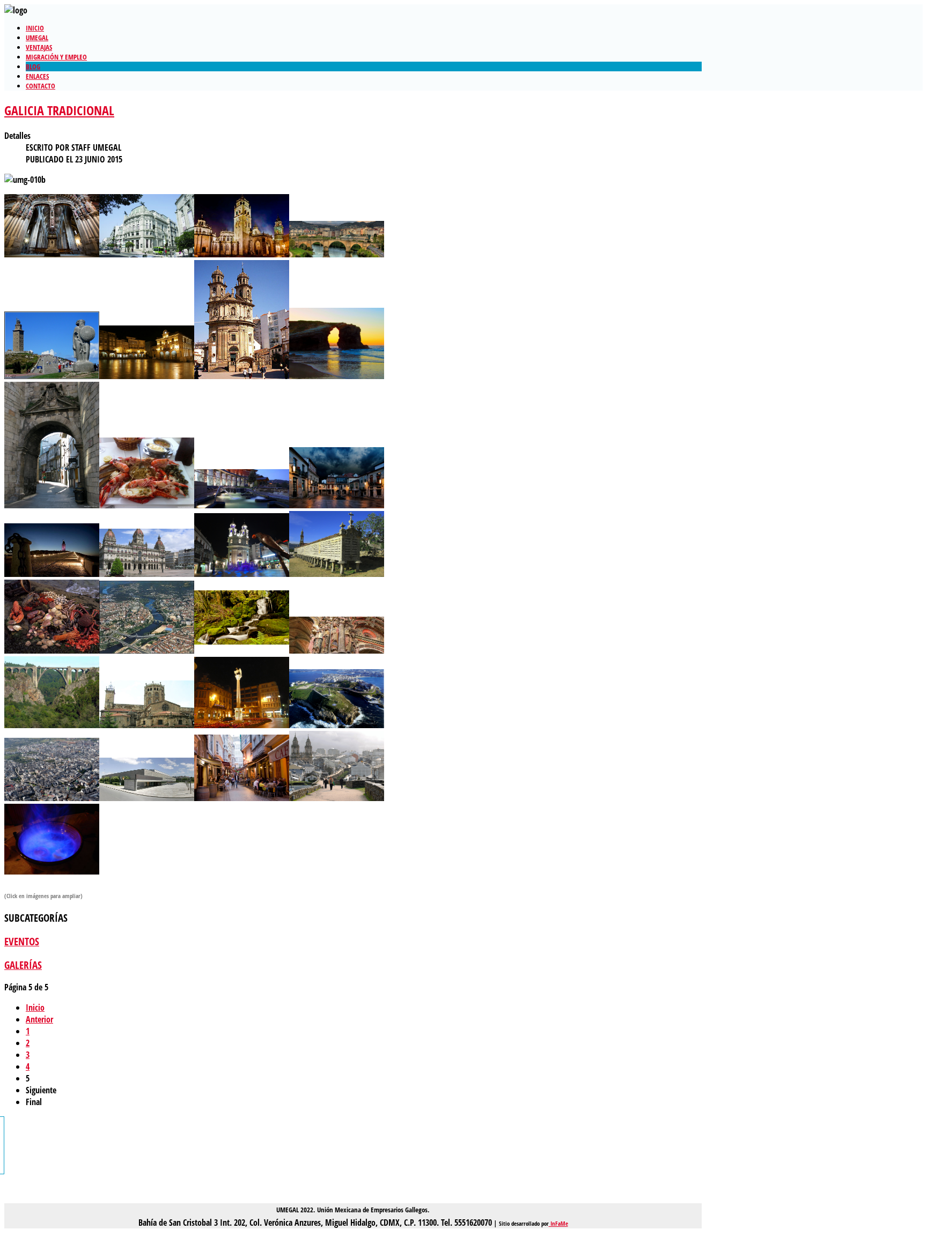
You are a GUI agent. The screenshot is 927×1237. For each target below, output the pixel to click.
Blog (33, 66)
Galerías (23, 965)
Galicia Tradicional (59, 110)
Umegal (37, 37)
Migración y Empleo (56, 57)
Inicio (35, 28)
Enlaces (37, 76)
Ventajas (39, 47)
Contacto (40, 86)
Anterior (39, 1019)
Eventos (21, 941)
